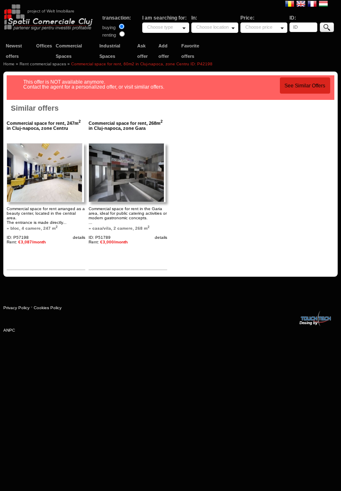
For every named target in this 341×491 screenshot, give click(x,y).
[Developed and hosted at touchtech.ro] (315, 312)
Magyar (323, 3)
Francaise (312, 3)
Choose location (212, 27)
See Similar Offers (304, 85)
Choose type (160, 27)
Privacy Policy (16, 307)
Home (9, 64)
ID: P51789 (100, 237)
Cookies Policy (48, 307)
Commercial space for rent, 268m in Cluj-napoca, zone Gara (126, 126)
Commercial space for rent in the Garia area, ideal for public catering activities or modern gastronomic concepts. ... (128, 215)
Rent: (26, 242)
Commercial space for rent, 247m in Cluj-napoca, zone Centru (44, 126)
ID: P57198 (18, 237)
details (79, 237)
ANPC (9, 330)
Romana (289, 3)
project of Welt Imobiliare (50, 11)
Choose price (258, 27)
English (301, 3)
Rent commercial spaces (43, 64)
